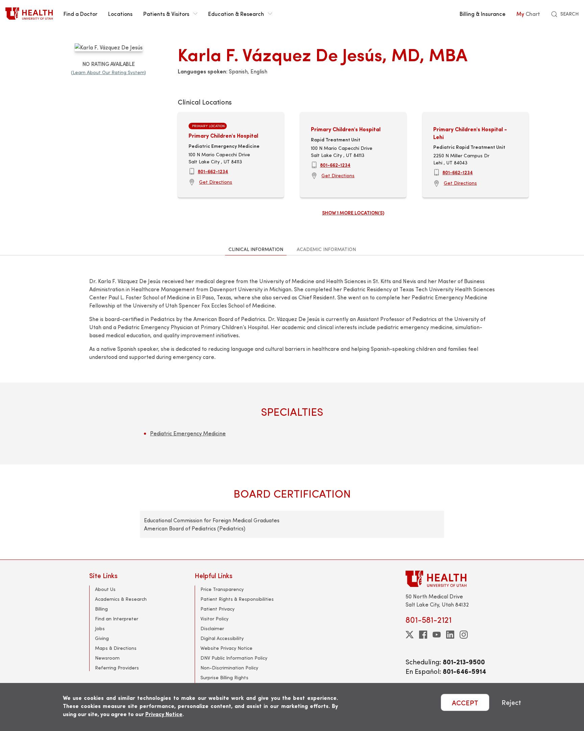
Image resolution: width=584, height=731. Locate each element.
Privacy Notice (163, 714)
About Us (105, 589)
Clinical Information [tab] (255, 249)
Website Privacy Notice (226, 648)
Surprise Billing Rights (224, 677)
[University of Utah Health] (29, 13)
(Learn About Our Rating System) (108, 72)
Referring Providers (117, 667)
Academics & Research (121, 599)
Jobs (100, 628)
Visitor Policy (214, 618)
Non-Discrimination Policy (229, 667)
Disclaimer (212, 628)
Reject (511, 702)
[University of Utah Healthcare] (450, 579)
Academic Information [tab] (326, 249)
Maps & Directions (116, 648)
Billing (101, 609)
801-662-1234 (213, 171)
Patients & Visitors (166, 13)
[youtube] (437, 635)
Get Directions (215, 182)
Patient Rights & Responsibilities (237, 599)
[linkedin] (450, 635)
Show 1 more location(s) (353, 212)
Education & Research (236, 13)
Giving (102, 638)
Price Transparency (222, 589)
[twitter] (410, 635)
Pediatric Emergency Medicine (188, 433)
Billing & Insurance (483, 13)
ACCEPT (465, 702)
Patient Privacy (217, 609)
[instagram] (464, 635)
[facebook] (423, 635)
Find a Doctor (80, 13)
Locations (120, 13)
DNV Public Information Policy (233, 658)
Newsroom (107, 658)
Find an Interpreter (116, 618)
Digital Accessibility (222, 638)
